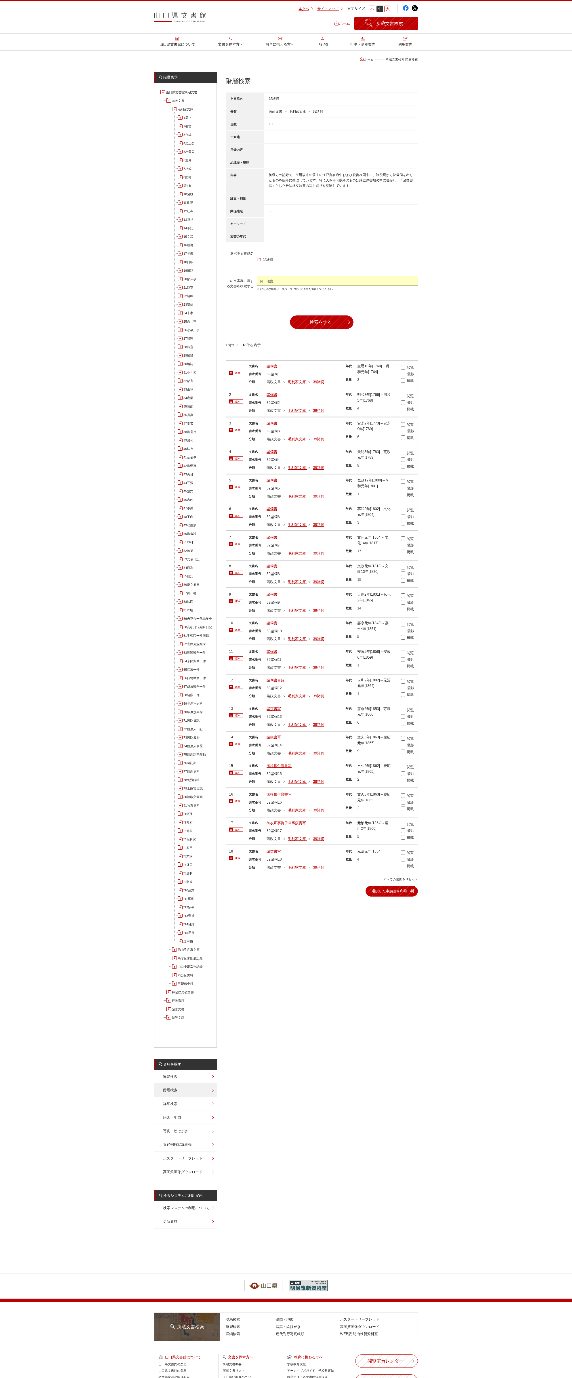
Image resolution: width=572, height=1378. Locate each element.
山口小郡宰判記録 (190, 966)
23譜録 (188, 304)
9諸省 (187, 185)
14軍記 (188, 228)
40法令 (188, 449)
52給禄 (188, 550)
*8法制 (188, 873)
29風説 (188, 355)
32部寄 (188, 381)
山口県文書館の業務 (172, 1370)
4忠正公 (189, 143)
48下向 (188, 517)
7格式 (187, 168)
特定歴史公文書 (183, 992)
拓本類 (188, 610)
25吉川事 (189, 321)
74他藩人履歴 (193, 746)
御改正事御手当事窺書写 (286, 823)
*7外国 (188, 865)
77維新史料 (191, 771)
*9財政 (188, 882)
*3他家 (188, 831)
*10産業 (188, 890)
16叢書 (188, 245)
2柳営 (187, 126)
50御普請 (189, 534)
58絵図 (188, 601)
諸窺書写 (274, 709)
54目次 (188, 567)
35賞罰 (188, 406)
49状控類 (189, 525)
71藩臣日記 (191, 720)
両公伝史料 (185, 975)
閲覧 (410, 367)
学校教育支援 (296, 1364)
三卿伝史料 (185, 983)
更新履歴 (170, 1221)
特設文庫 (178, 1017)
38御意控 (189, 432)
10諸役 (188, 194)
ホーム (344, 23)
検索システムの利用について (186, 1208)
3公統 (187, 135)
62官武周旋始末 (194, 644)
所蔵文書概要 (232, 1364)
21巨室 (188, 287)
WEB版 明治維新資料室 (359, 1334)
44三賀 (188, 483)
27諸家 (188, 338)
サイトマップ (328, 9)
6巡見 (187, 160)
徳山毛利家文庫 (189, 950)
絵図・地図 (172, 1117)
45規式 (188, 491)
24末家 (188, 313)
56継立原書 (191, 584)
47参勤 (188, 508)
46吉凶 (188, 500)
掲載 (410, 380)
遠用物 (188, 941)
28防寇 (188, 347)
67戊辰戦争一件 (194, 686)
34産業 (188, 398)
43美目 (188, 474)
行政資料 (178, 1000)
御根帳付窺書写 (279, 766)
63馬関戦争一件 (194, 652)
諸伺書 (272, 366)
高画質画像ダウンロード (182, 1172)
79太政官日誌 (193, 788)
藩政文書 (178, 101)
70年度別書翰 (193, 712)
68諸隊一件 (191, 695)
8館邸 (187, 177)
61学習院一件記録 (196, 635)
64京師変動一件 (194, 661)
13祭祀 (188, 219)
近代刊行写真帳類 (177, 1145)
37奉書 (188, 423)
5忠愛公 (189, 151)
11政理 (188, 202)
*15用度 (188, 933)
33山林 (188, 389)
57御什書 (189, 593)
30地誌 (188, 364)
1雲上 (187, 118)
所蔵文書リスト (234, 1370)
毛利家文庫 (185, 109)
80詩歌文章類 (193, 797)
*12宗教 (188, 907)
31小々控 (189, 372)
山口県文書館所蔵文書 (181, 92)
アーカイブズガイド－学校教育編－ (312, 1370)
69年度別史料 (193, 703)
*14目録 (188, 924)
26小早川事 (191, 330)
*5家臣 (188, 848)
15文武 (188, 236)
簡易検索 (170, 1076)
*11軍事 (188, 899)
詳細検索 (170, 1104)
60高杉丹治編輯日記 (197, 627)
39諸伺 (188, 440)
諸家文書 (178, 1009)
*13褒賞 (188, 916)
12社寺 (188, 211)
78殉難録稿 (191, 780)
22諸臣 (188, 296)
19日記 (188, 270)
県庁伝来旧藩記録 (190, 958)
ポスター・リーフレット (182, 1158)
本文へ (304, 9)
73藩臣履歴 (191, 737)
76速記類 (189, 763)
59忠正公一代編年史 (197, 618)
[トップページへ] (180, 18)
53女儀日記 (191, 559)
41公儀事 (189, 457)
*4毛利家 (189, 839)
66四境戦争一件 (194, 678)
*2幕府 (188, 822)
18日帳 (188, 262)
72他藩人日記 (193, 729)
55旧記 (188, 576)
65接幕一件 (191, 669)
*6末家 (188, 856)
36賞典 (188, 415)
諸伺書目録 (275, 680)
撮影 (410, 374)
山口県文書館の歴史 (172, 1364)
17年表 (188, 253)
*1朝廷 (188, 814)
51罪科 (188, 542)
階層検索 (170, 1090)
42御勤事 (189, 466)
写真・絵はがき (175, 1131)
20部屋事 (189, 279)
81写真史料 (191, 805)
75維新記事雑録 (194, 754)
